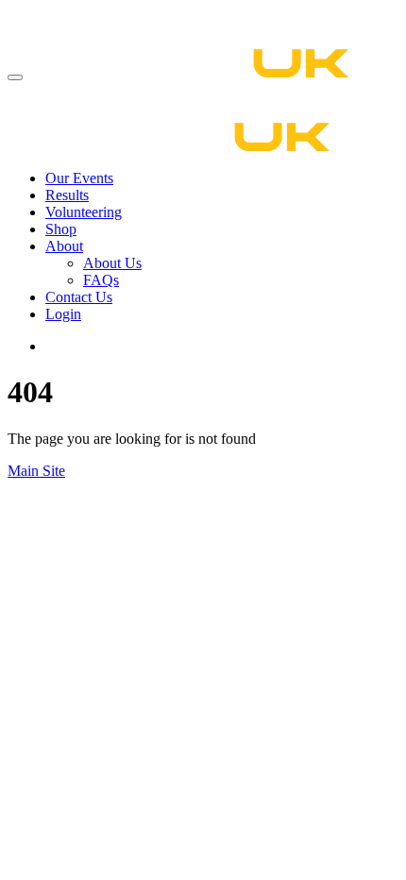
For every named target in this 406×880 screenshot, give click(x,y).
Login (63, 314)
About (64, 246)
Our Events (79, 178)
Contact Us (78, 297)
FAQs (101, 280)
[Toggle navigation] (15, 77)
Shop (60, 229)
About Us (112, 263)
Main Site (36, 471)
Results (67, 195)
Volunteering (83, 212)
